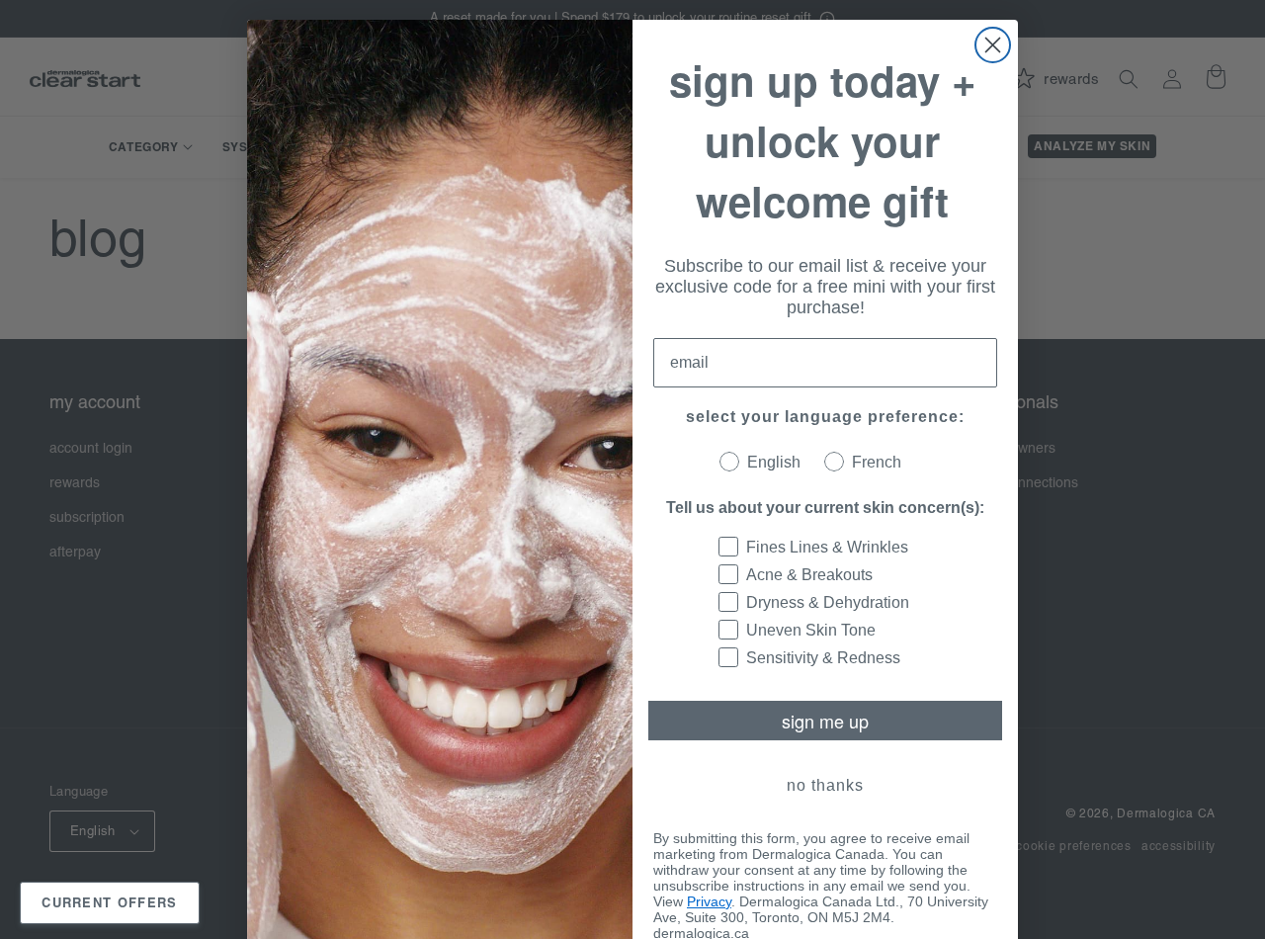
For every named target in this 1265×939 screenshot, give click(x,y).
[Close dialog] (992, 45)
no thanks (825, 785)
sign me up (825, 720)
